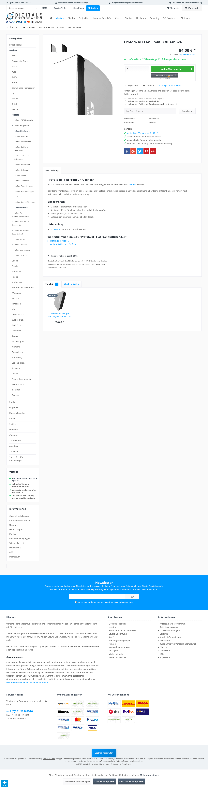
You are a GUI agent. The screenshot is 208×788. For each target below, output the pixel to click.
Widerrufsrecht (16, 543)
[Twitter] (140, 151)
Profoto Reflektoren (22, 164)
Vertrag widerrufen (104, 753)
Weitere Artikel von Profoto (63, 244)
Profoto (15, 114)
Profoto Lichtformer (21, 131)
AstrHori (15, 298)
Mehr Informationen (149, 775)
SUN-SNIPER (17, 319)
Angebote (13, 446)
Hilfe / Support (16, 529)
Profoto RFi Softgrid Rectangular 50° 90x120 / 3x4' (60, 315)
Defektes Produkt (117, 623)
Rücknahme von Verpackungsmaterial (178, 643)
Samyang (15, 368)
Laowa (14, 373)
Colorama (16, 330)
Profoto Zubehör (21, 207)
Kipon (14, 309)
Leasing (112, 627)
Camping (13, 435)
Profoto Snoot (20, 197)
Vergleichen (132, 85)
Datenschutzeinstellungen (77, 781)
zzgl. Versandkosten (187, 54)
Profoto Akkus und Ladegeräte (20, 223)
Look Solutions (18, 362)
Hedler (14, 276)
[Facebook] (127, 151)
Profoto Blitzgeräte (21, 125)
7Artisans (16, 293)
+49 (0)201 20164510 (19, 711)
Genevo (15, 395)
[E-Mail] (153, 151)
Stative (12, 424)
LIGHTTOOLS (17, 314)
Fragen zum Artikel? (171, 85)
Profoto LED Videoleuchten (24, 120)
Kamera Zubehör (17, 413)
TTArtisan (16, 303)
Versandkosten (49, 758)
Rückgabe (113, 650)
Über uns (13, 525)
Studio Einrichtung (118, 633)
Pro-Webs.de (127, 764)
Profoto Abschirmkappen (24, 191)
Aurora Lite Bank (19, 61)
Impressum (14, 556)
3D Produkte (15, 440)
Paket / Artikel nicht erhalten (122, 630)
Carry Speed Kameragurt (23, 88)
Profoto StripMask (21, 170)
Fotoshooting (15, 44)
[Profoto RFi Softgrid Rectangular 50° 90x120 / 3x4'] (60, 301)
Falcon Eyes (17, 352)
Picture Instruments (21, 379)
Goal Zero (16, 325)
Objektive (13, 407)
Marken (13, 50)
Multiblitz (16, 271)
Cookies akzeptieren (104, 781)
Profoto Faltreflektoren (23, 186)
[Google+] (133, 151)
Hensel (14, 109)
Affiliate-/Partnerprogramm (173, 623)
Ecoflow (15, 98)
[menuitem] (22, 8)
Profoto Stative (19, 239)
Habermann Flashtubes (22, 287)
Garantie (164, 633)
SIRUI (14, 104)
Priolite (15, 266)
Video (12, 418)
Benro (14, 82)
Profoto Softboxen (21, 136)
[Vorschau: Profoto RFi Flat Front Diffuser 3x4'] (52, 48)
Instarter (15, 389)
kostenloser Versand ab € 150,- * (24, 479)
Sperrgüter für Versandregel (16, 459)
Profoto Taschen (20, 244)
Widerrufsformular (118, 657)
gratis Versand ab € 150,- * (20, 2)
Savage (14, 336)
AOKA (14, 66)
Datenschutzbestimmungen (92, 602)
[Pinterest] (146, 151)
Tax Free (113, 637)
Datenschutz (15, 547)
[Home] (51, 18)
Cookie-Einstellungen (19, 516)
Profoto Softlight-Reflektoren (21, 149)
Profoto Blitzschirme (22, 141)
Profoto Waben (20, 175)
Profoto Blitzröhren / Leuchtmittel (21, 232)
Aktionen (13, 451)
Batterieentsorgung (169, 627)
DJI (12, 93)
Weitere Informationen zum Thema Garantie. (27, 682)
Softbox (132, 184)
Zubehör (51, 284)
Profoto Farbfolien (21, 180)
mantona (15, 346)
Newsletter (165, 640)
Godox (14, 260)
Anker (14, 55)
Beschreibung (52, 170)
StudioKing (16, 357)
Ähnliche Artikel (71, 284)
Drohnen (13, 429)
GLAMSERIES (17, 384)
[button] (164, 76)
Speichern (187, 111)
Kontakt (13, 534)
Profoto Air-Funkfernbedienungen (21, 215)
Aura (13, 71)
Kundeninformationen (19, 520)
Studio (12, 402)
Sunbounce (16, 282)
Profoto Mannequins (21, 250)
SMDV (14, 77)
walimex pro (17, 341)
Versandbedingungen (19, 538)
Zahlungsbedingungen (119, 640)
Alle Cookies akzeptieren (131, 781)
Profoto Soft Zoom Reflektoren (21, 157)
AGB (11, 552)
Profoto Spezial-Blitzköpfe (24, 202)
